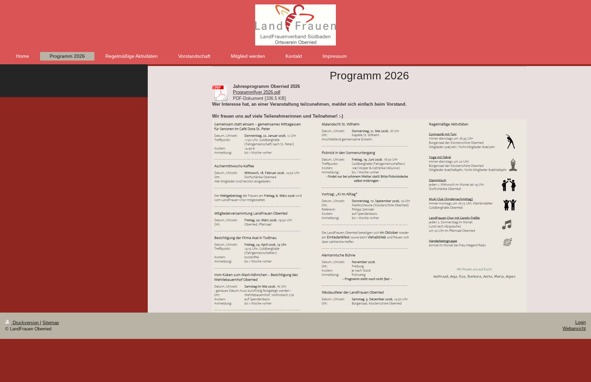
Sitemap (50, 322)
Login (580, 322)
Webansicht (574, 328)
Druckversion (25, 322)
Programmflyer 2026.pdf (256, 92)
